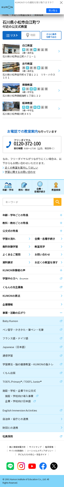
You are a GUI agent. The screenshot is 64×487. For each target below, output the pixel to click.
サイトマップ (35, 446)
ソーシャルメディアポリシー (40, 450)
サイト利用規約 (16, 450)
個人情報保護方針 (17, 446)
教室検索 (56, 189)
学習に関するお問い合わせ (20, 172)
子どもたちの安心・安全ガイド (32, 454)
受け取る (53, 10)
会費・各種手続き (39, 190)
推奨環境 (49, 446)
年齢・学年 (7, 189)
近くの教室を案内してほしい (21, 167)
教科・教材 (24, 189)
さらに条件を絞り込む (51, 35)
